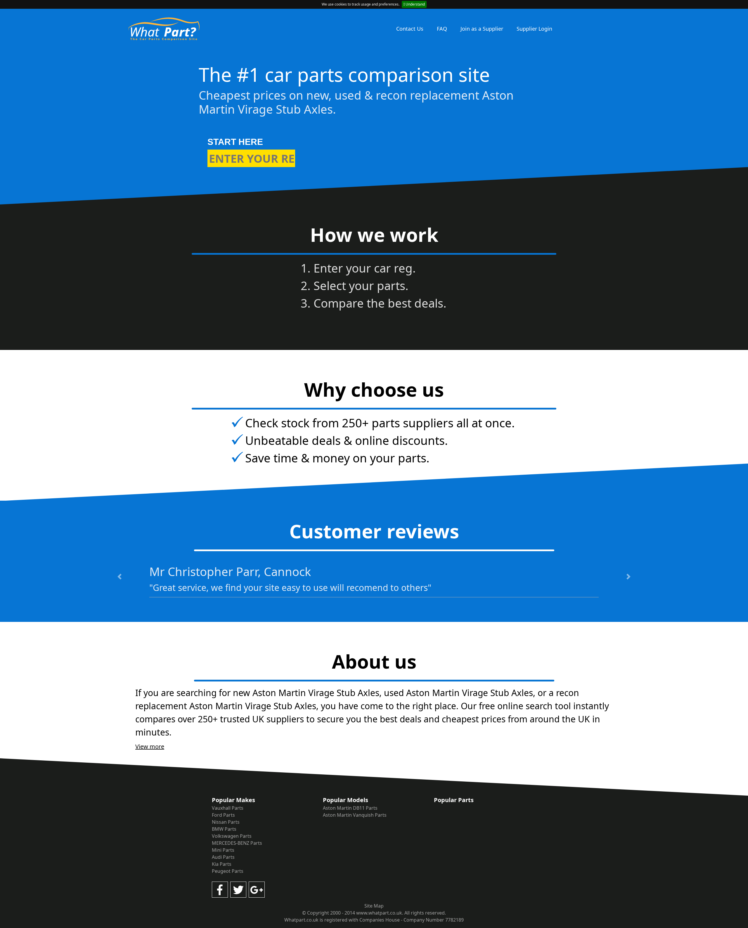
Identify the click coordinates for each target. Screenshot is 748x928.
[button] (120, 576)
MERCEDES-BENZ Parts (237, 843)
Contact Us (409, 28)
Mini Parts (223, 850)
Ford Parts (223, 815)
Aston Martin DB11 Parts (350, 808)
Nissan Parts (226, 822)
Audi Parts (223, 857)
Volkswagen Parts (232, 836)
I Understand (414, 4)
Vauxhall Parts (227, 808)
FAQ (442, 28)
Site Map (374, 906)
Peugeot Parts (227, 871)
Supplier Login (534, 28)
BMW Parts (224, 829)
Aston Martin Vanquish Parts (355, 815)
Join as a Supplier (481, 28)
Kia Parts (221, 864)
